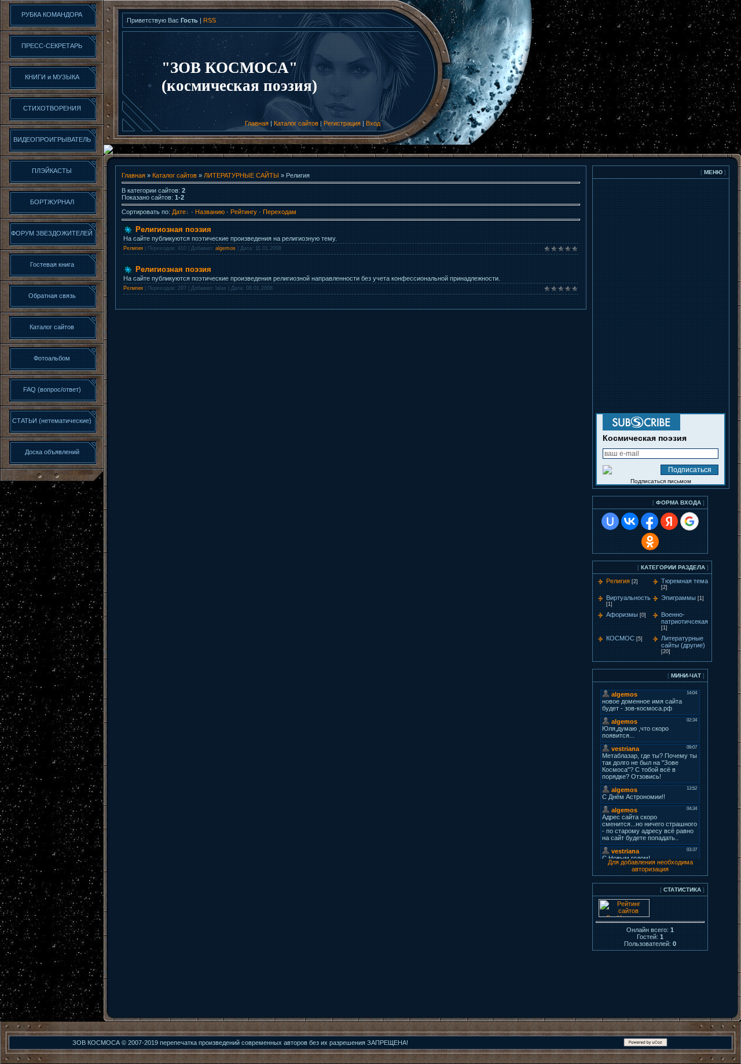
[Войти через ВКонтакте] (630, 521)
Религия (133, 248)
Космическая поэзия (645, 438)
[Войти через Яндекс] (669, 521)
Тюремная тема (684, 580)
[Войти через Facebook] (649, 521)
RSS (209, 20)
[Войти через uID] (610, 521)
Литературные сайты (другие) (683, 642)
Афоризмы (622, 614)
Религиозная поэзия (173, 229)
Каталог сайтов (296, 123)
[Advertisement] (627, 984)
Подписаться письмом (660, 481)
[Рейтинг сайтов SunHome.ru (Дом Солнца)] (624, 914)
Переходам (279, 211)
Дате (179, 211)
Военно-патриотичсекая (684, 618)
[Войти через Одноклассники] (650, 541)
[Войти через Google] (689, 521)
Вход (373, 123)
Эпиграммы (678, 597)
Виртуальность (628, 597)
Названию (210, 211)
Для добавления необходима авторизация (650, 865)
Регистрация (342, 123)
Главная (257, 123)
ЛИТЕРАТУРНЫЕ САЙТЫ (241, 175)
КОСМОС (620, 638)
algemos (225, 248)
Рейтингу (243, 211)
